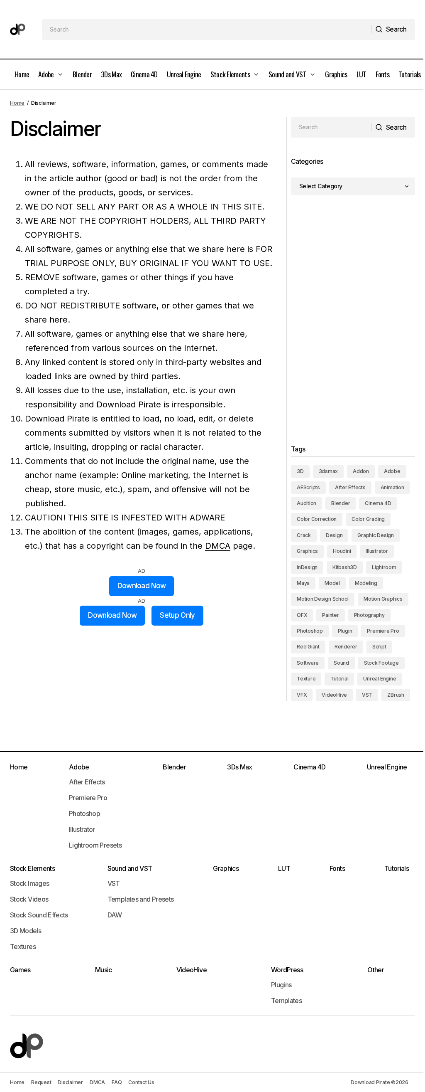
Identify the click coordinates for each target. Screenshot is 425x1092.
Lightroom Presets (95, 845)
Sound (341, 663)
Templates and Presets (140, 899)
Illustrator (377, 551)
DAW (114, 915)
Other (375, 970)
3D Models (25, 931)
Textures (23, 946)
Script (379, 646)
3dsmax (328, 471)
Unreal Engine (379, 678)
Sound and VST (129, 868)
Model (332, 583)
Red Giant (308, 646)
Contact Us (141, 1082)
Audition (306, 503)
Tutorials (396, 868)
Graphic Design (375, 535)
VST (367, 695)
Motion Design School (323, 599)
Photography (369, 615)
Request (41, 1082)
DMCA (217, 546)
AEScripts (308, 487)
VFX (302, 695)
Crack (304, 535)
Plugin (345, 631)
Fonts (337, 868)
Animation (392, 487)
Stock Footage (381, 663)
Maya (303, 583)
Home (17, 103)
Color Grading (368, 519)
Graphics (307, 551)
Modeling (366, 583)
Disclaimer (70, 1082)
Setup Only (177, 615)
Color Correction (317, 519)
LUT (284, 868)
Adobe (392, 471)
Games (20, 970)
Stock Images (29, 883)
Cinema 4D (378, 503)
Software (308, 663)
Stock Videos (29, 899)
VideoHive (334, 695)
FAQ (117, 1082)
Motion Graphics (383, 599)
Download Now (141, 586)
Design (334, 535)
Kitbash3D (344, 567)
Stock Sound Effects (39, 915)
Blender (340, 503)
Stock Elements (32, 868)
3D (300, 471)
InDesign (307, 567)
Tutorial (339, 678)
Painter (330, 615)
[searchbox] (207, 29)
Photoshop (310, 631)
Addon (361, 471)
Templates (286, 1000)
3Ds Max (239, 767)
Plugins (281, 985)
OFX (302, 615)
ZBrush (395, 695)
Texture (306, 678)
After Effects (350, 487)
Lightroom (384, 567)
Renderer (346, 646)
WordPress (287, 970)
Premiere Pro (383, 631)
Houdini (342, 551)
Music (103, 970)
